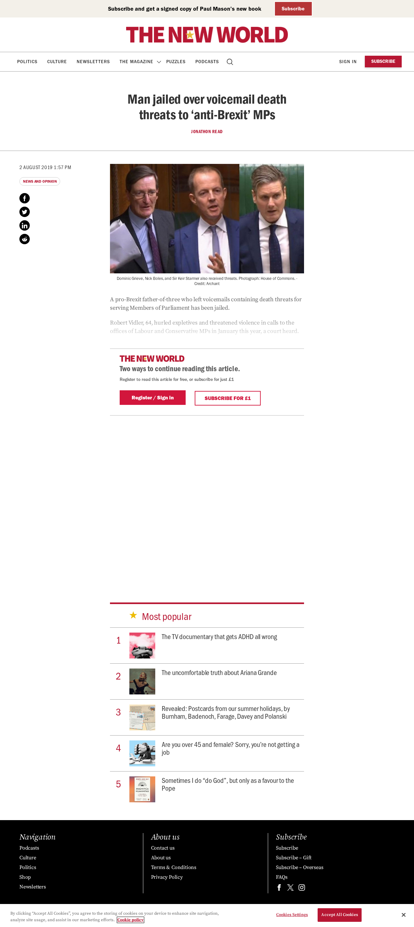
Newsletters (93, 61)
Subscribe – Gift (293, 857)
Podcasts (207, 61)
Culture (57, 61)
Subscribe (293, 9)
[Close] (404, 915)
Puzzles (176, 61)
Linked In (24, 225)
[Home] (207, 35)
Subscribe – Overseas (299, 867)
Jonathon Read (207, 131)
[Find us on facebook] (279, 889)
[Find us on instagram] (302, 889)
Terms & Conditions (173, 867)
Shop (25, 877)
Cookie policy (130, 919)
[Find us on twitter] (290, 889)
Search (230, 61)
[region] (207, 915)
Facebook (24, 198)
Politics (27, 61)
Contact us (163, 848)
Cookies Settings (292, 914)
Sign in (348, 61)
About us (161, 857)
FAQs (281, 877)
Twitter (24, 212)
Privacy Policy (167, 877)
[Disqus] (207, 499)
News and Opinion (40, 181)
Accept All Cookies (339, 914)
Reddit (24, 239)
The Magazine (136, 61)
